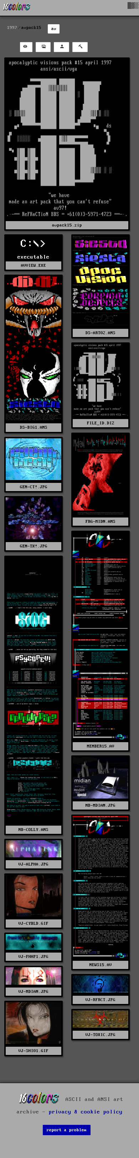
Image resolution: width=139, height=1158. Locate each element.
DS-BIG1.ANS (33, 427)
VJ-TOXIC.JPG (100, 1034)
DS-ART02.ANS (100, 333)
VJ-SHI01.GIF (33, 1051)
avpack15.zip (67, 225)
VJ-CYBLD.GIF (33, 923)
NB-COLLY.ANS (33, 829)
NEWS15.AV (100, 965)
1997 (12, 27)
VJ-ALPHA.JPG (33, 864)
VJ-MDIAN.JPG (33, 991)
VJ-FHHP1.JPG (33, 956)
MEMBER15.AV (100, 746)
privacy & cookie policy (86, 1112)
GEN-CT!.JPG (33, 487)
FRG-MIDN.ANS (100, 521)
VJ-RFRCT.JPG (100, 1000)
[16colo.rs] (17, 8)
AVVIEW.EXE (33, 265)
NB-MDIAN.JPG (100, 805)
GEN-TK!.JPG (33, 546)
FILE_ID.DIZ (100, 423)
